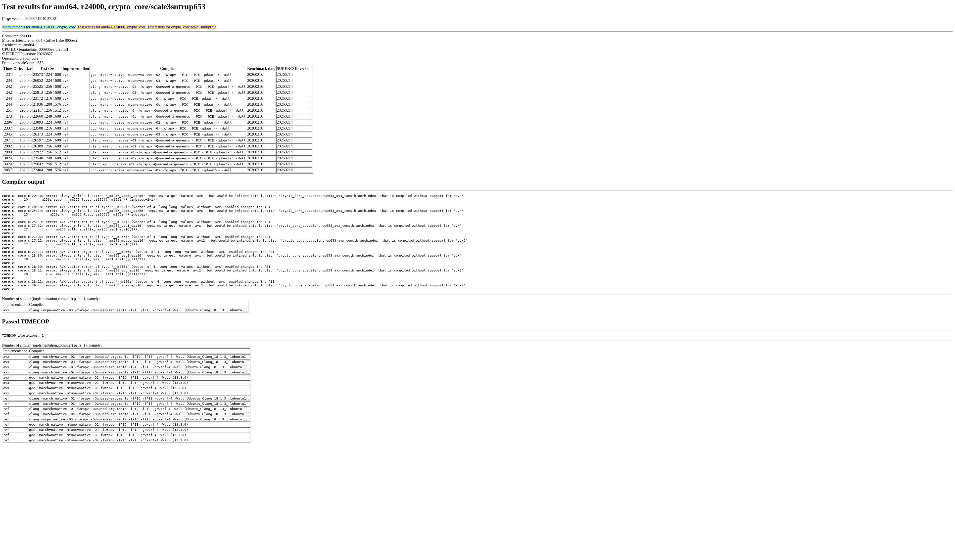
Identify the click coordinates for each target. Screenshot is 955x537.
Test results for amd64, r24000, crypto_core (111, 27)
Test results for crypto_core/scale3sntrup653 (181, 27)
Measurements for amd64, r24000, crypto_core (39, 27)
